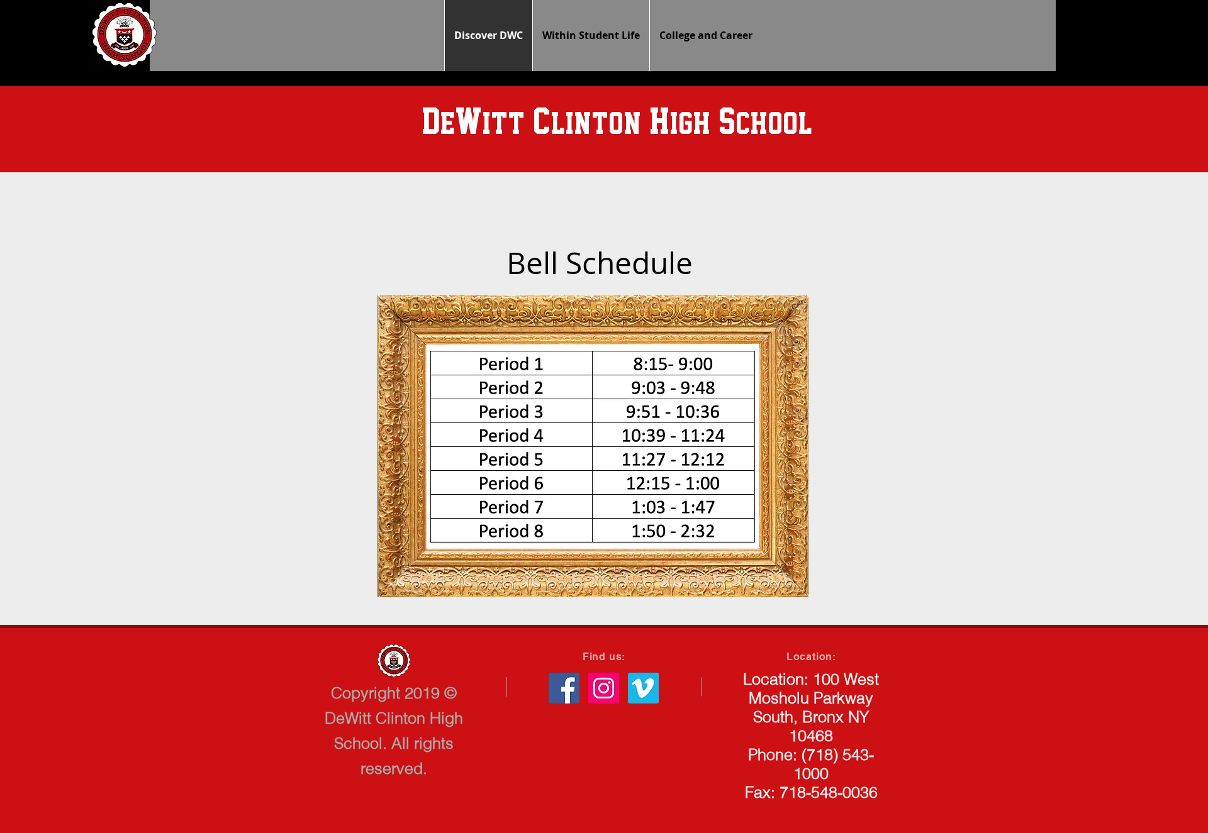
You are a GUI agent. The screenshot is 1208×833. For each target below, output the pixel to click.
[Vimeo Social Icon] (643, 688)
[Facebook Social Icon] (564, 688)
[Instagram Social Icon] (603, 688)
